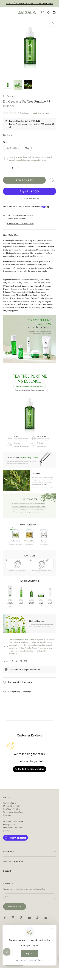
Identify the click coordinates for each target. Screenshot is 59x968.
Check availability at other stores (20, 223)
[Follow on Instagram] (12, 917)
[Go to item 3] (27, 84)
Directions (7, 815)
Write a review (41, 113)
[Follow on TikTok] (37, 917)
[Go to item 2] (17, 85)
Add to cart (24, 180)
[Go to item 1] (7, 84)
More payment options (29, 198)
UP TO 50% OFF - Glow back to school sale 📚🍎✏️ (29, 4)
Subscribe (14, 906)
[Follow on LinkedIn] (45, 917)
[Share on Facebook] (12, 661)
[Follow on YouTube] (29, 917)
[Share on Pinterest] (21, 661)
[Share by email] (25, 661)
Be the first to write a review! (29, 769)
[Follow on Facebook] (4, 917)
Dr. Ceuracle (9, 96)
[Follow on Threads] (21, 917)
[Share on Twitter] (16, 661)
